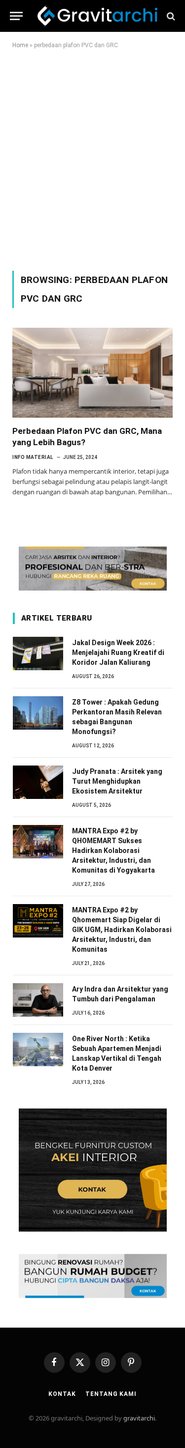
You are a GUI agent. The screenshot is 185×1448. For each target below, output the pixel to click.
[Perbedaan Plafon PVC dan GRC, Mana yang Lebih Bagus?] (92, 373)
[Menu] (16, 16)
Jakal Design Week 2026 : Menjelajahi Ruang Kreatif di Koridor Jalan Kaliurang (118, 652)
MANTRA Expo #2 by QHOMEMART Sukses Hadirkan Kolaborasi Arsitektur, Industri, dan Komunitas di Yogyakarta (113, 850)
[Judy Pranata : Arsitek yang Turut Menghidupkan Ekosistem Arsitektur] (38, 782)
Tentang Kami (110, 1394)
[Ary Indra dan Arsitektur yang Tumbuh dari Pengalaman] (38, 1000)
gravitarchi (139, 1418)
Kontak (61, 1394)
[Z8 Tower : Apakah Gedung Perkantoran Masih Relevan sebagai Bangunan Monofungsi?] (38, 713)
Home (20, 45)
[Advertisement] (92, 158)
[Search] (170, 16)
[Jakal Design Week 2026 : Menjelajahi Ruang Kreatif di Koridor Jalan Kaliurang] (38, 653)
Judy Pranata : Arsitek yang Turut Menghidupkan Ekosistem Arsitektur (117, 781)
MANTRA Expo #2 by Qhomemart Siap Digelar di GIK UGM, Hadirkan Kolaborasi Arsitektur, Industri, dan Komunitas (122, 929)
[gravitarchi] (97, 16)
